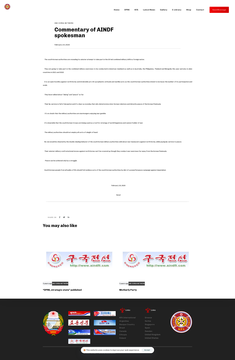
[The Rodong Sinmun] (78, 323)
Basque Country (127, 324)
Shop (188, 10)
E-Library (176, 10)
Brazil (122, 328)
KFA (136, 10)
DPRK (127, 10)
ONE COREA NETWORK (63, 23)
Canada (123, 331)
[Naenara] (79, 313)
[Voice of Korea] (105, 332)
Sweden (148, 331)
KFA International (127, 317)
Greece (148, 317)
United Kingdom (152, 334)
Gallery (163, 10)
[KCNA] (105, 313)
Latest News (149, 10)
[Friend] (79, 332)
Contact (200, 10)
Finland (122, 338)
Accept (147, 350)
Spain (147, 328)
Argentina (124, 321)
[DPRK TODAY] (105, 322)
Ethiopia (123, 334)
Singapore (150, 324)
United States (151, 338)
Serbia (148, 321)
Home (116, 10)
